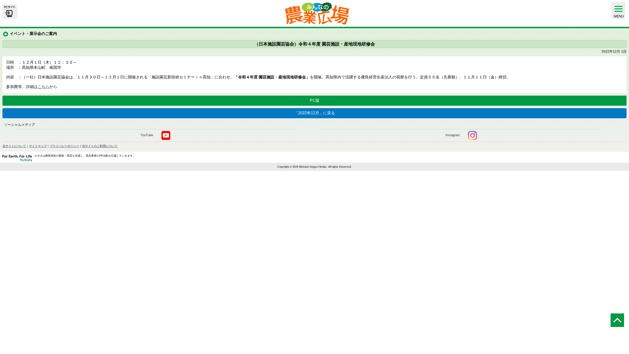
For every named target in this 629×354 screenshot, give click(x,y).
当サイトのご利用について (99, 146)
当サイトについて (14, 146)
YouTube (147, 135)
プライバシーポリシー (64, 146)
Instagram (452, 135)
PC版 (314, 100)
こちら (43, 87)
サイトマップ (38, 146)
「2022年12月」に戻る (314, 113)
